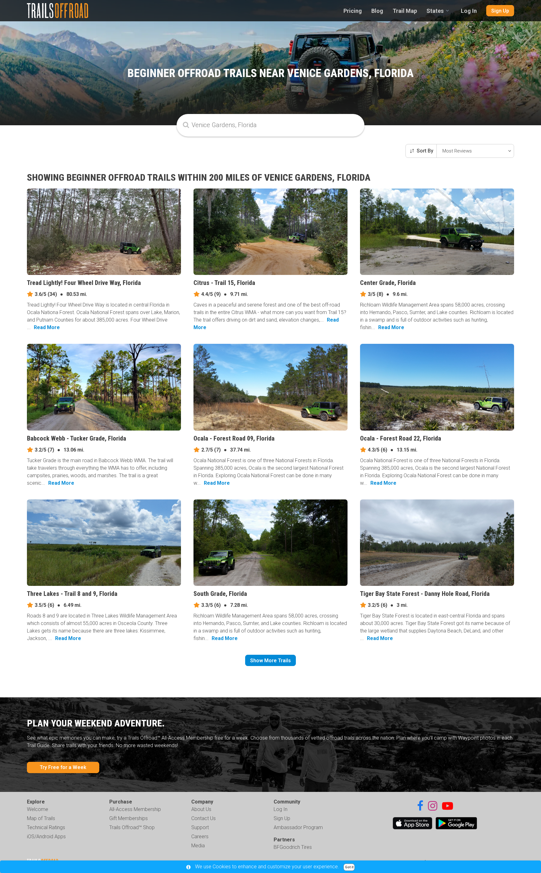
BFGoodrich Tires (293, 847)
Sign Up (500, 11)
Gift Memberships (128, 818)
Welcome (37, 809)
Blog (377, 11)
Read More (47, 327)
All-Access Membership (135, 809)
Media (198, 846)
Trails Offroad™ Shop (132, 827)
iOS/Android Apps (46, 836)
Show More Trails (270, 661)
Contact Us (203, 818)
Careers (200, 836)
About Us (201, 809)
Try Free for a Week (63, 767)
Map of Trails (41, 818)
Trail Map (405, 11)
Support (200, 827)
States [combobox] (435, 11)
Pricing (352, 11)
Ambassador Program (298, 827)
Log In (469, 11)
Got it (349, 867)
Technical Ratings (46, 827)
